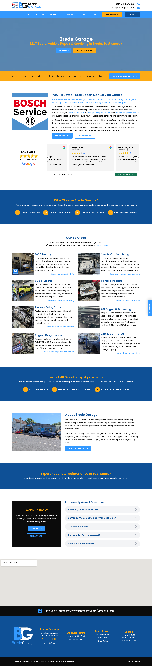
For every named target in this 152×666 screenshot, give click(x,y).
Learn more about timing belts (60, 326)
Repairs (53, 14)
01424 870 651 (125, 4)
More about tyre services (128, 353)
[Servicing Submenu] (76, 14)
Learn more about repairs (128, 300)
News (94, 14)
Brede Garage (117, 99)
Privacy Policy (102, 641)
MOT (84, 14)
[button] (138, 158)
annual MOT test (76, 112)
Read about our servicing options (124, 274)
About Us (40, 14)
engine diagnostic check (127, 112)
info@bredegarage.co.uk (123, 7)
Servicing (69, 14)
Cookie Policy (102, 638)
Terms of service (102, 634)
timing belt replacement (98, 112)
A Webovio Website (133, 661)
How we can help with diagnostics (58, 351)
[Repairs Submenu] (59, 14)
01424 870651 (102, 245)
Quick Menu (149, 308)
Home (27, 14)
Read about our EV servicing (61, 300)
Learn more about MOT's (62, 274)
